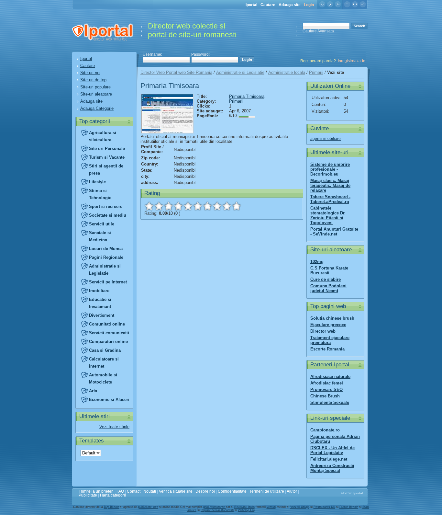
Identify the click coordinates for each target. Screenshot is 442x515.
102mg (317, 261)
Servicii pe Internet (108, 282)
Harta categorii (113, 495)
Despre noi (205, 491)
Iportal (251, 5)
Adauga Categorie (97, 108)
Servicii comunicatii (109, 332)
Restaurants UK (324, 507)
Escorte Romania (327, 349)
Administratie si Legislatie (240, 72)
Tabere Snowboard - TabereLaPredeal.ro (330, 199)
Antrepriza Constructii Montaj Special (332, 468)
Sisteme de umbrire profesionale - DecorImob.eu (330, 169)
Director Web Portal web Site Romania (176, 72)
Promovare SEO (326, 389)
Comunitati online (107, 324)
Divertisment (101, 315)
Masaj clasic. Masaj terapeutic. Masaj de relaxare (330, 185)
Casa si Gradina (105, 350)
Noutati (149, 491)
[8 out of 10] (217, 206)
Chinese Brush (325, 396)
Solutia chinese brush (332, 318)
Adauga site (290, 5)
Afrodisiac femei (326, 383)
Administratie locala (286, 72)
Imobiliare (99, 290)
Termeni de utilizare (266, 491)
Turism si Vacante (107, 157)
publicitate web (148, 507)
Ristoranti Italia (244, 507)
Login (309, 5)
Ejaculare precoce (328, 324)
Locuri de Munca (106, 248)
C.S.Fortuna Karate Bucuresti (329, 270)
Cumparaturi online (108, 341)
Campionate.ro (325, 430)
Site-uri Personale (107, 148)
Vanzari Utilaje (299, 507)
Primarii (316, 72)
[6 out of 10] (198, 206)
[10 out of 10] (236, 206)
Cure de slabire (325, 279)
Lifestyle (97, 181)
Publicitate (88, 495)
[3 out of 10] (168, 206)
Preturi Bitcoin (348, 507)
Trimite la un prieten (96, 491)
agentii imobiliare (325, 138)
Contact (133, 491)
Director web (323, 331)
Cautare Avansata (318, 31)
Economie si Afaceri (109, 399)
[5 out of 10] (188, 206)
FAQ (120, 491)
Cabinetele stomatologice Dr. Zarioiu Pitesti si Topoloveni (328, 215)
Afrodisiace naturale (330, 376)
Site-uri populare (95, 87)
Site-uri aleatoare (96, 94)
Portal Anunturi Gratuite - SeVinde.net (334, 231)
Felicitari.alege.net (328, 459)
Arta (93, 390)
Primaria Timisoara (246, 96)
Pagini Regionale (106, 257)
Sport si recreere (105, 206)
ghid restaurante (214, 507)
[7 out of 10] (207, 206)
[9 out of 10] (227, 206)
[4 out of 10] (178, 206)
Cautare (267, 5)
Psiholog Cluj (246, 510)
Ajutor (292, 491)
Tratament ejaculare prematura (329, 340)
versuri (271, 507)
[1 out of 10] (149, 206)
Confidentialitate (232, 491)
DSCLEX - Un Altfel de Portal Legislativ (332, 450)
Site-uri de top (93, 79)
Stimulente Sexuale (329, 402)
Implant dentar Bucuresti (217, 510)
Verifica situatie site (176, 491)
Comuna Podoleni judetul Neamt (328, 288)
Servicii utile (101, 224)
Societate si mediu (107, 215)
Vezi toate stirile (114, 426)
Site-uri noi (90, 72)
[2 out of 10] (159, 206)
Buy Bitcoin (111, 507)
